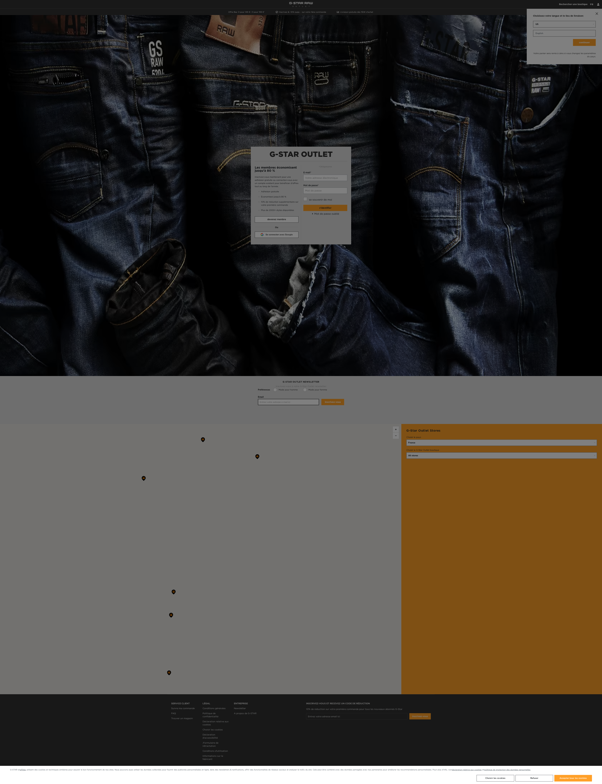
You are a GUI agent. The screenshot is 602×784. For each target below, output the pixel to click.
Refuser (534, 778)
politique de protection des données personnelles (507, 769)
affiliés (23, 769)
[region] (301, 775)
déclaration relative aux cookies (467, 769)
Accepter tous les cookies (573, 778)
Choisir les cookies (495, 778)
